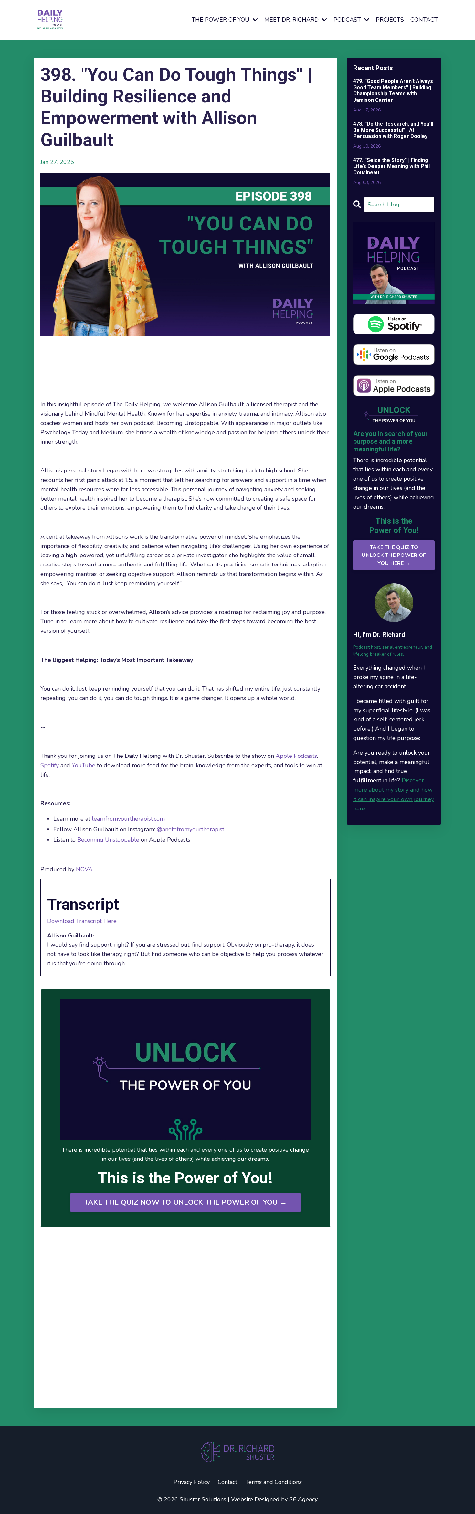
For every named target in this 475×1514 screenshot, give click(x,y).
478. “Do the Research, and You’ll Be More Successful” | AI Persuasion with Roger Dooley (393, 130)
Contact (227, 1482)
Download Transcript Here (82, 921)
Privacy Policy (192, 1482)
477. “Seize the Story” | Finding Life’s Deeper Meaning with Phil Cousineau (391, 166)
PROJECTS (390, 20)
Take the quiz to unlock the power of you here (394, 555)
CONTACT (424, 20)
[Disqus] (185, 1318)
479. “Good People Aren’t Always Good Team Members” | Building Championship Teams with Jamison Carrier (393, 90)
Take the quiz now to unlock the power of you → (185, 1202)
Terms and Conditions (273, 1482)
